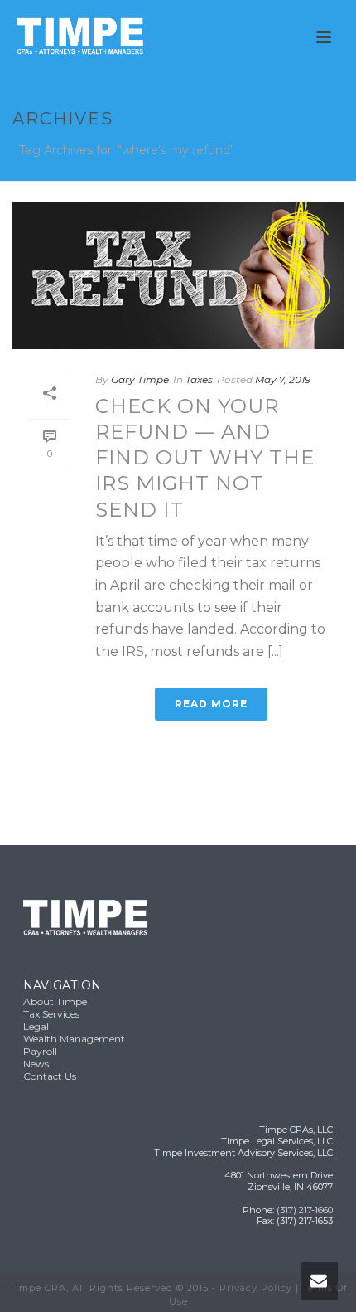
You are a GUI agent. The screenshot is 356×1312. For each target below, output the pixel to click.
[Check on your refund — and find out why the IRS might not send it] (178, 275)
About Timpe (55, 1001)
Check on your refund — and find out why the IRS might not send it (205, 458)
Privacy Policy (255, 1288)
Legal (36, 1026)
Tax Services (51, 1014)
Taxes (199, 379)
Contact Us (49, 1076)
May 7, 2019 (282, 379)
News (36, 1063)
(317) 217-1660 (305, 1210)
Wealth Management (74, 1039)
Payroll (40, 1051)
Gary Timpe (140, 379)
